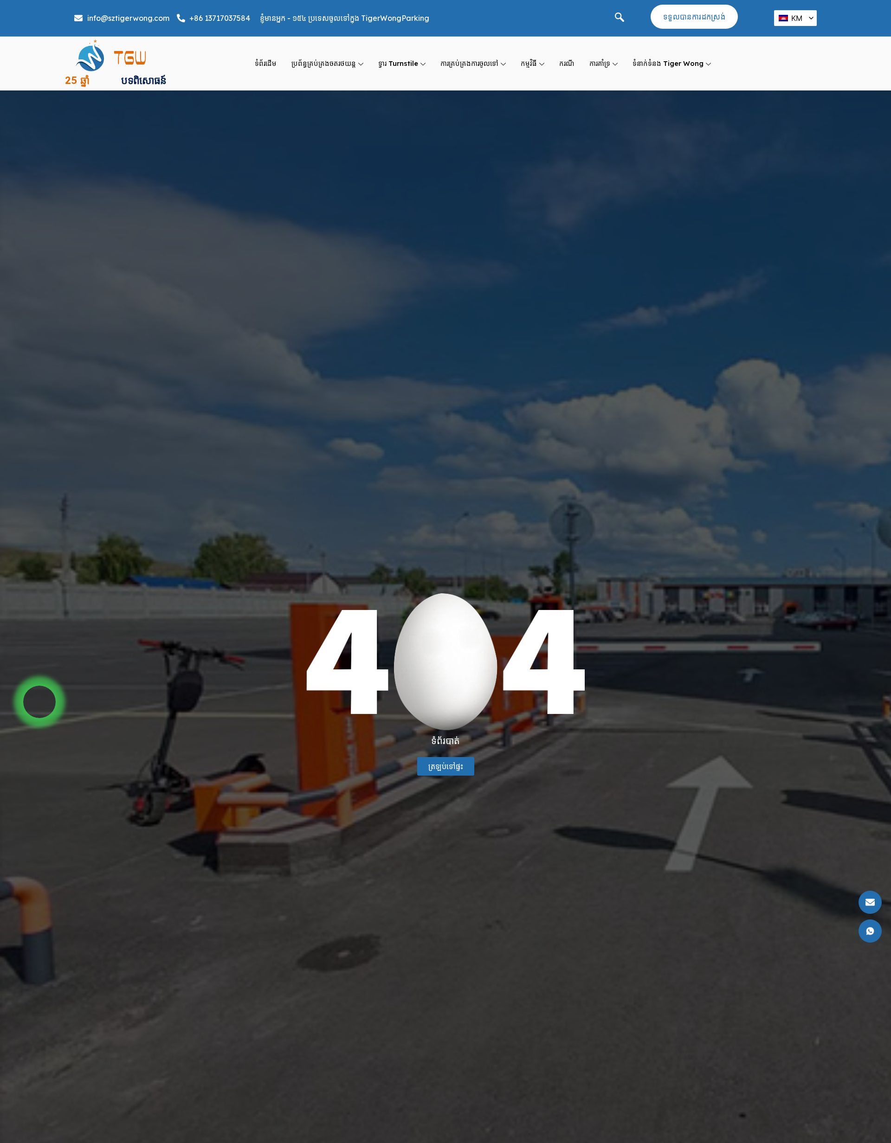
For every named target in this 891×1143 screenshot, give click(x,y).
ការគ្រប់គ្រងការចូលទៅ (469, 63)
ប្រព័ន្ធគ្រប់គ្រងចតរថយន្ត (323, 63)
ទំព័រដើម (266, 63)
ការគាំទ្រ (599, 63)
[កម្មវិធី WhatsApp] (39, 702)
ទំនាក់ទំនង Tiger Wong (668, 63)
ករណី (567, 63)
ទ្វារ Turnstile (398, 63)
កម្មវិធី (529, 63)
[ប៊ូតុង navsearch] (619, 18)
